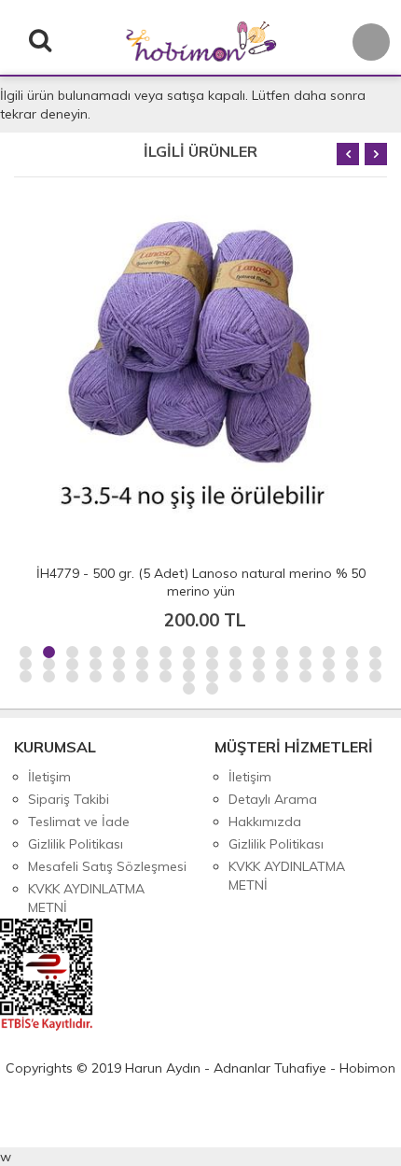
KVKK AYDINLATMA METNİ (86, 898)
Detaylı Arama (272, 799)
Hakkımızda (264, 821)
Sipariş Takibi (68, 799)
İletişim (49, 776)
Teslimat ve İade (79, 821)
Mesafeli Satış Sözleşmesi (107, 866)
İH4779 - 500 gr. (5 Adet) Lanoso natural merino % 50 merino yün (201, 582)
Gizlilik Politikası (75, 844)
